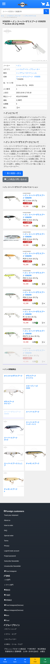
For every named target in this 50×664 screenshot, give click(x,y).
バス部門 (7, 580)
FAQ (5, 530)
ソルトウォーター (10, 639)
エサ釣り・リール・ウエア (13, 644)
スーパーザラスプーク (24, 77)
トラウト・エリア (10, 634)
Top (25, 661)
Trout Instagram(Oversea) (14, 605)
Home (5, 661)
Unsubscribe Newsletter (12, 566)
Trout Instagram (11, 571)
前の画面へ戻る (13, 173)
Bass (7, 615)
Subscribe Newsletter (11, 561)
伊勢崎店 (9, 600)
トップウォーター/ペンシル (29, 15)
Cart (45, 661)
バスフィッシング (10, 629)
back (15, 661)
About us (7, 520)
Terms (6, 541)
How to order (8, 525)
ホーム (2, 15)
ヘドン (18, 66)
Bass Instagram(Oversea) (14, 610)
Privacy (6, 546)
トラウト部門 (8, 585)
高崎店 (8, 590)
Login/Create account (11, 551)
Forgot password (10, 556)
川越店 (8, 595)
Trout (7, 620)
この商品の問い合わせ (16, 179)
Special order (8, 536)
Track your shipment (11, 515)
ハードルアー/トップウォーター (13, 15)
